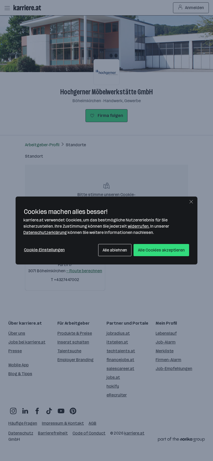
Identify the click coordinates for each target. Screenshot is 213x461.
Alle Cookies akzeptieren (161, 250)
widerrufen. (138, 226)
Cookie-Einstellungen (44, 249)
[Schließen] (191, 201)
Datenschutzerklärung (45, 232)
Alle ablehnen (115, 250)
